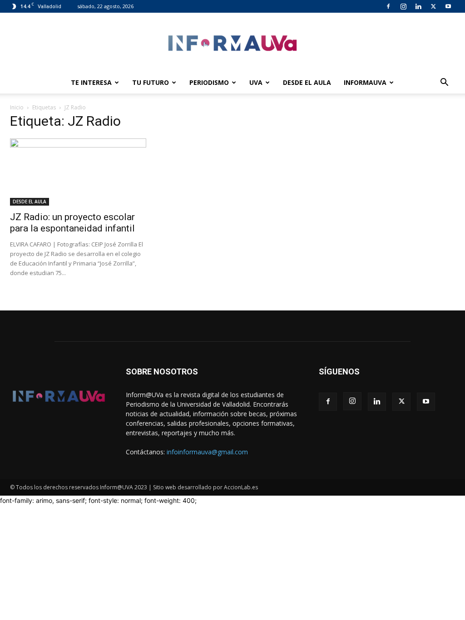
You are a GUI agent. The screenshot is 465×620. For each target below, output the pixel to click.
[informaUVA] (232, 42)
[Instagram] (403, 6)
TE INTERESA (91, 82)
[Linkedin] (418, 6)
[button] (444, 83)
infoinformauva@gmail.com (207, 452)
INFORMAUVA (365, 82)
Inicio (17, 107)
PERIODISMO (209, 82)
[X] (433, 6)
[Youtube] (448, 6)
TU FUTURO (150, 82)
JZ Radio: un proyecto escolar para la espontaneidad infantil (72, 223)
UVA (255, 82)
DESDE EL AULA (307, 82)
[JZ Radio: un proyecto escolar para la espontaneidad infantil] (78, 172)
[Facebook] (388, 6)
